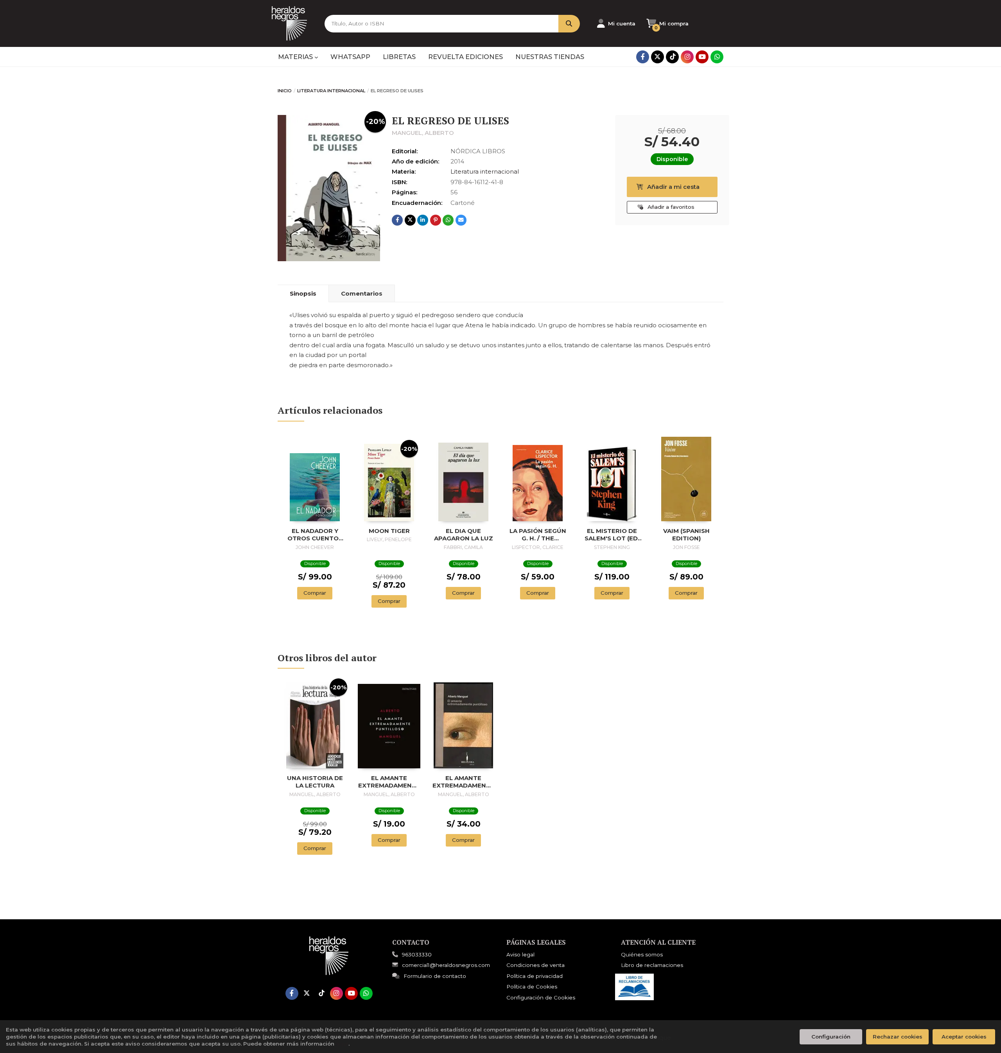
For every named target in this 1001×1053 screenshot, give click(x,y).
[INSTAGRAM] (687, 56)
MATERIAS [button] (296, 57)
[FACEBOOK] (642, 56)
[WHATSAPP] (716, 56)
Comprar (314, 593)
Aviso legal (520, 954)
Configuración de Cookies (540, 997)
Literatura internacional (331, 90)
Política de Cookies (531, 986)
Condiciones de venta (535, 965)
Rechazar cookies (897, 1036)
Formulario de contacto (435, 976)
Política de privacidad (534, 976)
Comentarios (361, 293)
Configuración (830, 1036)
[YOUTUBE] (702, 56)
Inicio (285, 90)
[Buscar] (569, 23)
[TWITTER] (657, 56)
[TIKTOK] (672, 56)
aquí (342, 1043)
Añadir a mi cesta (673, 186)
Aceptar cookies (964, 1036)
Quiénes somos (642, 954)
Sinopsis (303, 293)
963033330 (417, 954)
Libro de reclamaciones (652, 965)
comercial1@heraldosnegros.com (446, 965)
